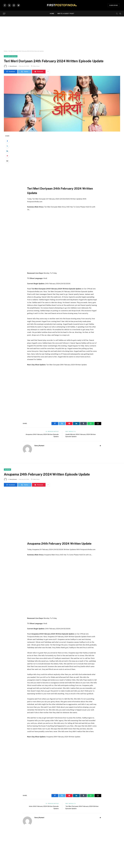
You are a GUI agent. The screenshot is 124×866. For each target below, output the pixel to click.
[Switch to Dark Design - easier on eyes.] (117, 13)
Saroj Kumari (13, 66)
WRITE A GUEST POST (65, 13)
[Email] (7, 161)
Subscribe (113, 5)
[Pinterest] (7, 156)
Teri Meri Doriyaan (11, 56)
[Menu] (4, 13)
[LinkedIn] (7, 151)
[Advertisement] (62, 33)
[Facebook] (7, 141)
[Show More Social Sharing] (48, 71)
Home (52, 13)
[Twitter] (7, 146)
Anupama (7, 469)
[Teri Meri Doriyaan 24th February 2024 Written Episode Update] (62, 104)
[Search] (120, 13)
